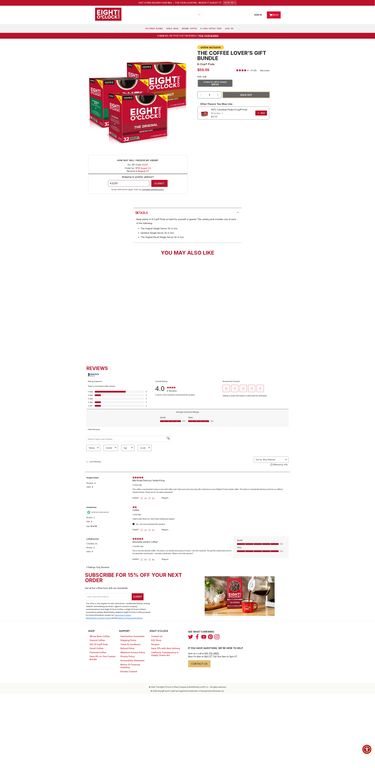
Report (165, 498)
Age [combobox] (125, 448)
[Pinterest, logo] (210, 636)
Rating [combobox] (91, 448)
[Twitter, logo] (190, 636)
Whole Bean (172, 28)
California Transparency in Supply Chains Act (165, 654)
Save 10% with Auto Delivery (165, 648)
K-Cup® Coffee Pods (210, 28)
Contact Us (156, 636)
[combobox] (112, 332)
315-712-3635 (211, 653)
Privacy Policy (127, 656)
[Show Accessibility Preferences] (366, 749)
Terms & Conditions (130, 644)
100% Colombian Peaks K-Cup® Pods (229, 109)
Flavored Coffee (98, 652)
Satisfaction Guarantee (132, 636)
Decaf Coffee (96, 648)
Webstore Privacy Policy (132, 652)
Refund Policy (127, 648)
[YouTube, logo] (203, 636)
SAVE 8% (229, 28)
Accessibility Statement (132, 660)
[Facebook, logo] (197, 636)
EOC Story (156, 640)
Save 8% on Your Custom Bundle (102, 658)
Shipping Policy (128, 640)
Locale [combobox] (143, 448)
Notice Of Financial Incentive (130, 666)
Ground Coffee (189, 28)
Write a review (265, 70)
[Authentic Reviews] (94, 375)
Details (187, 212)
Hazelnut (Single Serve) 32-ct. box (157, 233)
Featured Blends (154, 28)
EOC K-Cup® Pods (99, 644)
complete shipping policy (153, 189)
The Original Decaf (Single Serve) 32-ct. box (162, 237)
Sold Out (111, 340)
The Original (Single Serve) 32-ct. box (159, 228)
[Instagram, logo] (216, 636)
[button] (205, 3)
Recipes (155, 644)
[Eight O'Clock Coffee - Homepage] (108, 14)
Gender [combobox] (109, 448)
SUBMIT (137, 596)
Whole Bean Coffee (100, 636)
